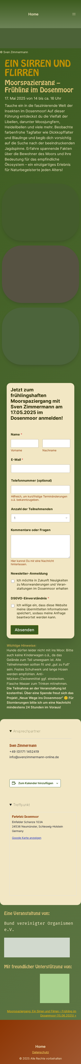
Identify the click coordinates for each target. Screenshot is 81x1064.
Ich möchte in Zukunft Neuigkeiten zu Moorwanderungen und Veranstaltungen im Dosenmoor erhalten (42, 584)
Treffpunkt (21, 804)
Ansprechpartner (26, 731)
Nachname (49, 450)
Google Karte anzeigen (26, 837)
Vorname (16, 450)
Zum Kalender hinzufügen (35, 783)
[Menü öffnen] (74, 14)
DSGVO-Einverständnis (30, 598)
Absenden (24, 630)
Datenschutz (40, 1052)
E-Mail (17, 459)
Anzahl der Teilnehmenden (32, 509)
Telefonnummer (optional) (31, 480)
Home (33, 14)
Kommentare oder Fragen (31, 530)
